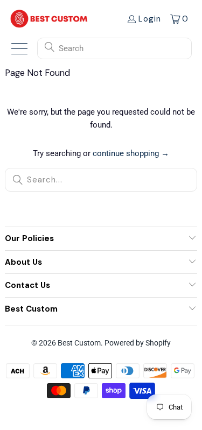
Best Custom (79, 343)
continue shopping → (131, 153)
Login (149, 18)
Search (71, 48)
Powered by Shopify (138, 343)
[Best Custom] (49, 18)
